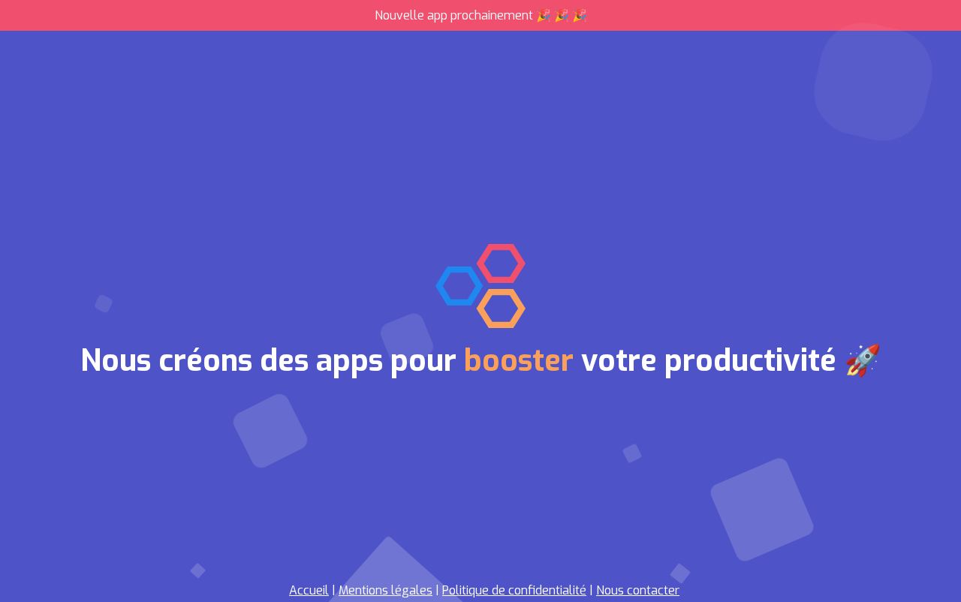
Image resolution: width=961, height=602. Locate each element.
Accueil (309, 590)
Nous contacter (637, 590)
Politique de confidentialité (514, 590)
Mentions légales (385, 590)
